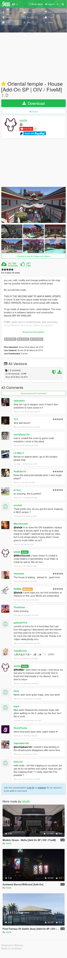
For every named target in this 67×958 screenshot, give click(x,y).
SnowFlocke (20, 727)
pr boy (17, 489)
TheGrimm (19, 607)
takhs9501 (19, 400)
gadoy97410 (20, 622)
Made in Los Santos (11, 948)
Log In (30, 787)
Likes (28, 266)
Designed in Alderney (12, 945)
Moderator (27, 589)
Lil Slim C (19, 452)
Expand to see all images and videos (33, 256)
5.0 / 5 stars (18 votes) (10, 273)
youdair (18, 505)
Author (24, 552)
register (42, 787)
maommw (19, 573)
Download (36, 103)
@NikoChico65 (22, 555)
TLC (16, 419)
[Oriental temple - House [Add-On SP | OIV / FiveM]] (33, 205)
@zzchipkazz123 (23, 746)
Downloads (13, 266)
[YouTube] (21, 124)
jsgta (16, 706)
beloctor (18, 761)
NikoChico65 (21, 523)
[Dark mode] (58, 4)
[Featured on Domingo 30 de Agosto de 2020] (3, 84)
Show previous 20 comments (33, 393)
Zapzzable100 (21, 743)
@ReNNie (19, 669)
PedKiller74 (20, 471)
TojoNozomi (20, 650)
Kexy (16, 690)
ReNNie (18, 588)
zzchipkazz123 (22, 434)
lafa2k (23, 120)
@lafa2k (18, 527)
